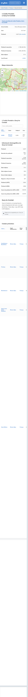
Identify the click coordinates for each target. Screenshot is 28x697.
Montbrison (4, 290)
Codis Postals (4, 8)
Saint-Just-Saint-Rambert (4, 310)
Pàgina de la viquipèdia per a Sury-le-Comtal (14, 213)
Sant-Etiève (4, 427)
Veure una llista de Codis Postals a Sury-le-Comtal (13, 21)
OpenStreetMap (23, 90)
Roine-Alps (13, 244)
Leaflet (16, 90)
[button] (15, 2)
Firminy (3, 267)
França (11, 8)
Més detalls (22, 34)
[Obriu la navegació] (24, 3)
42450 (24, 58)
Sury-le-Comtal (10, 135)
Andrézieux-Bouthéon (4, 244)
